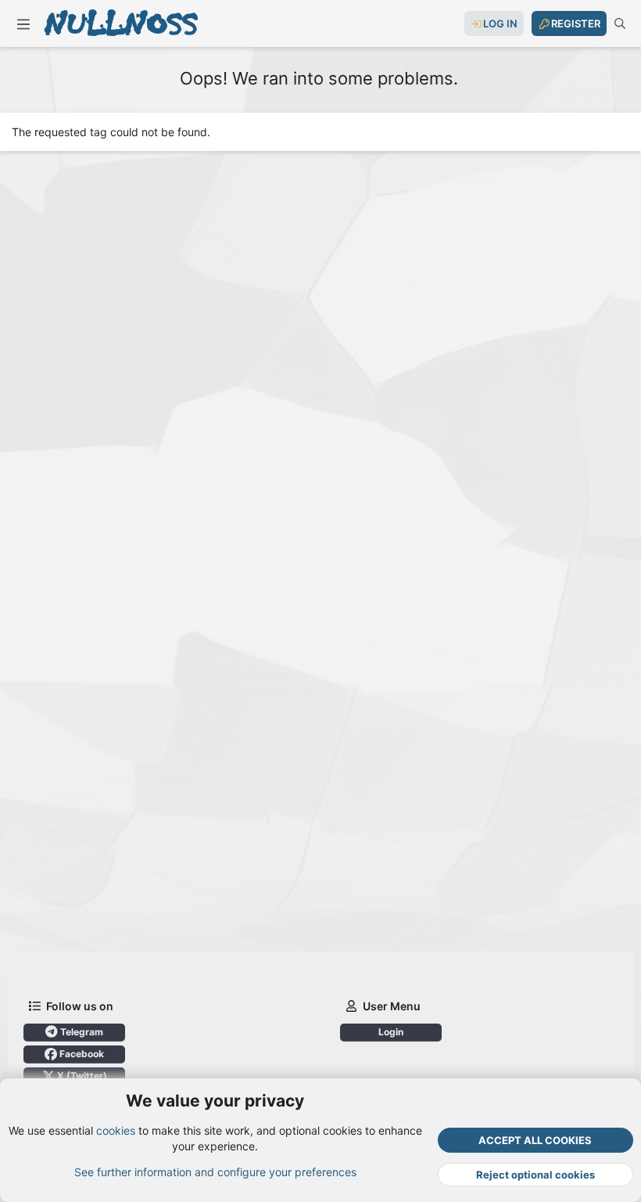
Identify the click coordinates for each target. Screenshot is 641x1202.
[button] (23, 23)
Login (390, 1032)
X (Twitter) (81, 1075)
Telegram (80, 1032)
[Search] (620, 23)
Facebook (80, 1054)
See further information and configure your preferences (215, 1172)
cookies (115, 1130)
